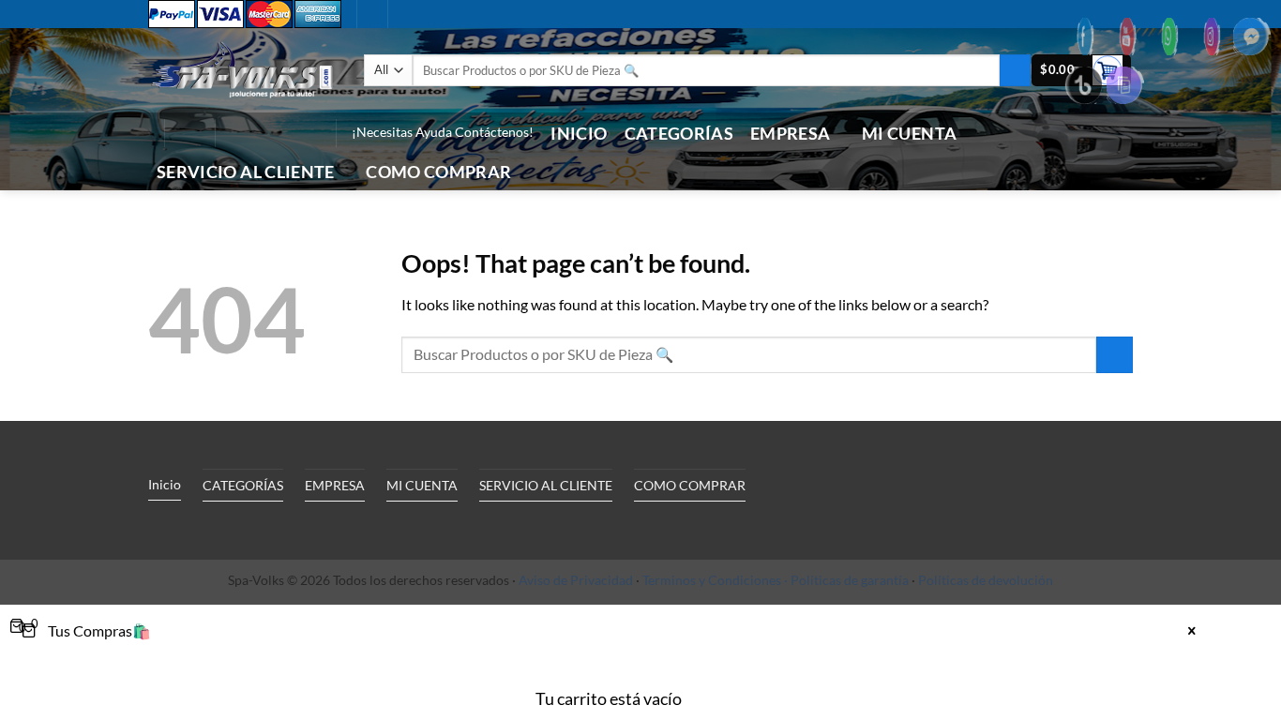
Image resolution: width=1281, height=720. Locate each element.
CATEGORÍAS (679, 133)
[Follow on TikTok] (258, 133)
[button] (189, 133)
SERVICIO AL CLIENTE (246, 172)
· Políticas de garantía (846, 580)
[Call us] (283, 133)
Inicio (578, 133)
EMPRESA (790, 133)
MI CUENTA (909, 133)
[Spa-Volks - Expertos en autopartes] (242, 69)
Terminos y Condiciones (711, 580)
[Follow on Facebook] (234, 133)
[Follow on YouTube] (307, 133)
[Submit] (1015, 70)
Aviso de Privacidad (576, 580)
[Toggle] (320, 528)
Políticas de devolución (985, 580)
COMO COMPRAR (438, 172)
